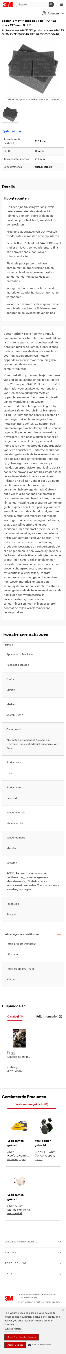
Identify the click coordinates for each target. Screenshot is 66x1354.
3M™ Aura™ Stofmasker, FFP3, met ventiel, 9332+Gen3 (19, 1210)
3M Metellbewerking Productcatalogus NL (18, 1055)
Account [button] (53, 13)
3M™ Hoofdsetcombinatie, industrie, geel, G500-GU (19, 1156)
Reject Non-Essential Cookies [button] (22, 1337)
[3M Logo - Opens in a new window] (8, 4)
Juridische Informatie (29, 1294)
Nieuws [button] (11, 1252)
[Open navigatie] (61, 4)
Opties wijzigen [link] (12, 131)
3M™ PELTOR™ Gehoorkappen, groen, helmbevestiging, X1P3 (46, 1156)
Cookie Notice (13, 1329)
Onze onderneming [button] (21, 1241)
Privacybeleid (49, 1294)
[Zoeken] (51, 4)
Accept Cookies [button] (15, 1345)
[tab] (15, 1017)
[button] (39, 1345)
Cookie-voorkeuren (28, 1297)
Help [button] (8, 1274)
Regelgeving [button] (16, 1263)
